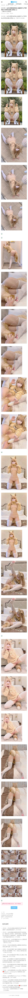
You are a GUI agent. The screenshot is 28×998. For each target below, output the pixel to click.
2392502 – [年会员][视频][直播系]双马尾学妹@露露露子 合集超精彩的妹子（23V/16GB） (7, 916)
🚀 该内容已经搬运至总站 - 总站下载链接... (11, 903)
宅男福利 (18, 4)
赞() (14, 907)
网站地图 (17, 995)
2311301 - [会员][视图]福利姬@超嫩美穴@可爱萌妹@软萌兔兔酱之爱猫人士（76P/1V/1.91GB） (14, 9)
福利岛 (14, 2)
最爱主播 (11, 4)
